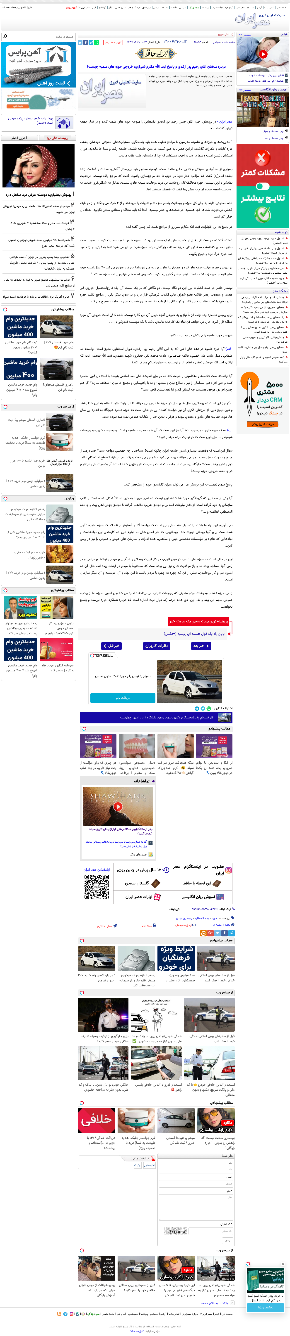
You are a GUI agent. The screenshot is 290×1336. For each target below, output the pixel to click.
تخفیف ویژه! (265, 1307)
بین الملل (146, 7)
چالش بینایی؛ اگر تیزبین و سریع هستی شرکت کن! (265, 339)
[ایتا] (203, 933)
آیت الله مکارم (202, 918)
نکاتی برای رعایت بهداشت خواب (267, 75)
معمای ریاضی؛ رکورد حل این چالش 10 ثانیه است (263, 349)
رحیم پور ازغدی (184, 918)
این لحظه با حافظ (197, 883)
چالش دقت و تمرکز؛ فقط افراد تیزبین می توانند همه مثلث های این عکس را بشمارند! (264, 300)
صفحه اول (281, 7)
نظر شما (227, 1156)
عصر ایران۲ (206, 1314)
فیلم (94, 7)
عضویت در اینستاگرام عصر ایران (198, 870)
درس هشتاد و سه (275, 139)
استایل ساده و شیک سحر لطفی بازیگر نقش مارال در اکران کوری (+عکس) (263, 260)
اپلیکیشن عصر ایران (97, 869)
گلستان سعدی (137, 883)
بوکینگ (137, 1165)
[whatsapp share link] (96, 42)
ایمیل (229, 1177)
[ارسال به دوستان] (169, 42)
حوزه (214, 918)
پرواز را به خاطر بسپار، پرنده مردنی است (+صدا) (30, 120)
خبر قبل (113, 646)
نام (230, 1163)
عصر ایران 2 (84, 7)
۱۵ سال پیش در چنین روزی (139, 870)
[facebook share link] (85, 42)
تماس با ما (269, 7)
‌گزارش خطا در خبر (113, 42)
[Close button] (283, 1264)
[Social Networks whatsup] (208, 708)
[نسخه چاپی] (165, 42)
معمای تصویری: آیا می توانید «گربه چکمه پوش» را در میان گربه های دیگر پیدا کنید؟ (264, 310)
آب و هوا (229, 7)
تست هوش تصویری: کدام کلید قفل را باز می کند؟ (264, 359)
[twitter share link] (80, 42)
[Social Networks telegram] (197, 708)
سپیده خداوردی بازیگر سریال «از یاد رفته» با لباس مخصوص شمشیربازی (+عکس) (263, 270)
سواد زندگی (194, 7)
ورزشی (156, 7)
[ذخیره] (172, 42)
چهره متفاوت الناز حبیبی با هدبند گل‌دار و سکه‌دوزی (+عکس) (264, 280)
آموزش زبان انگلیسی (198, 897)
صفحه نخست (228, 42)
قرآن (110, 7)
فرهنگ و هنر (134, 7)
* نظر (229, 1191)
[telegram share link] (91, 42)
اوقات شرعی (217, 7)
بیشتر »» (245, 34)
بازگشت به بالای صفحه (215, 1303)
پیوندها (144, 1314)
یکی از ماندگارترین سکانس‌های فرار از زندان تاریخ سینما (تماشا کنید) (120, 831)
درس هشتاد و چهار (274, 132)
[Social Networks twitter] (203, 708)
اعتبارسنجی (149, 1165)
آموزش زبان (71, 7)
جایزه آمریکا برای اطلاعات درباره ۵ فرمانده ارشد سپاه (36, 297)
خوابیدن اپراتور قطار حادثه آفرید (266, 81)
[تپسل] (92, 655)
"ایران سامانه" (137, 1331)
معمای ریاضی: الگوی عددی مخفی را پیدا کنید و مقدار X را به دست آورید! (264, 329)
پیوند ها (205, 7)
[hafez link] (156, 53)
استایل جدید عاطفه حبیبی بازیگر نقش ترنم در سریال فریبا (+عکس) (263, 250)
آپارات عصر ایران (139, 897)
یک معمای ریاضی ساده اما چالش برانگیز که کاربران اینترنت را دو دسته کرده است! (263, 319)
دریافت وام (123, 698)
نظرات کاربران (156, 646)
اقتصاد (173, 7)
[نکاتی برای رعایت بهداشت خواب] (263, 54)
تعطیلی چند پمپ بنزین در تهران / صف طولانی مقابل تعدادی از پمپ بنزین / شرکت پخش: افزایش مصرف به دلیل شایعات (42, 263)
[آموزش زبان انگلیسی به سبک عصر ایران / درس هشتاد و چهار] (263, 109)
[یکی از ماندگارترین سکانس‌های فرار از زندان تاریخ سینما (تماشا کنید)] (118, 806)
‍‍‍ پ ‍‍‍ (181, 41)
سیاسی (182, 7)
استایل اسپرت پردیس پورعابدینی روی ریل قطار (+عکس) (264, 241)
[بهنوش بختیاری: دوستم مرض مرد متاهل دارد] (38, 166)
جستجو (250, 7)
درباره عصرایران (190, 1314)
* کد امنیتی (226, 1224)
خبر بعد (198, 646)
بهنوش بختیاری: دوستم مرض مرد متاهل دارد (38, 194)
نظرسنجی (240, 7)
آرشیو (259, 7)
